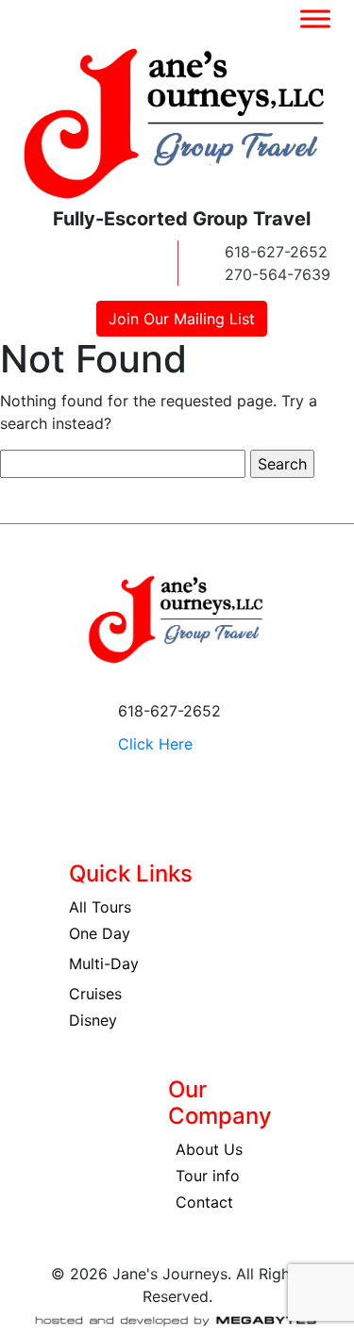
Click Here (155, 743)
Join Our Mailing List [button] (182, 318)
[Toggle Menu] (315, 18)
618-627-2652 (276, 251)
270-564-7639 (277, 274)
